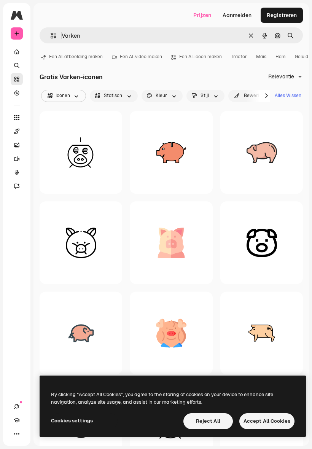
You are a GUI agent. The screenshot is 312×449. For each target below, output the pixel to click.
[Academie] (17, 420)
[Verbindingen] (17, 406)
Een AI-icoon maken (200, 57)
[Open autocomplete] (50, 35)
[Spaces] (17, 131)
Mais (261, 57)
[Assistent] (17, 186)
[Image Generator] (17, 145)
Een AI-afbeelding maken (76, 57)
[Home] (17, 52)
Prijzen (202, 15)
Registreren (282, 15)
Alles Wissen (288, 95)
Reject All (208, 421)
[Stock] (17, 79)
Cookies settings (72, 420)
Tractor (239, 57)
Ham (280, 57)
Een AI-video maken (141, 57)
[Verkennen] (17, 93)
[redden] (81, 152)
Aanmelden (237, 15)
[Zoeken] (17, 65)
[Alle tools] (17, 117)
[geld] (171, 152)
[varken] (261, 152)
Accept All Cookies (267, 421)
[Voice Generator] (17, 172)
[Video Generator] (17, 159)
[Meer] (17, 434)
